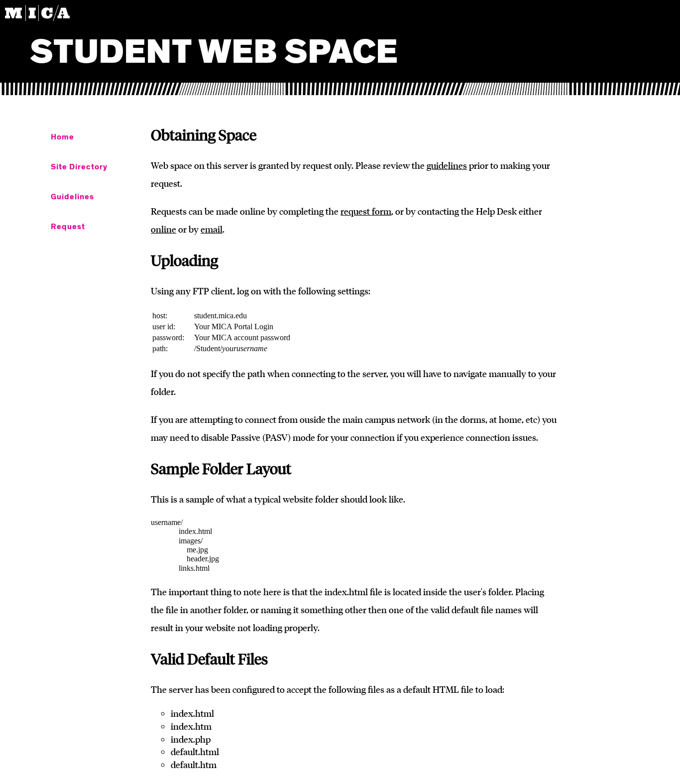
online (163, 229)
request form (365, 211)
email (212, 229)
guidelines (447, 165)
